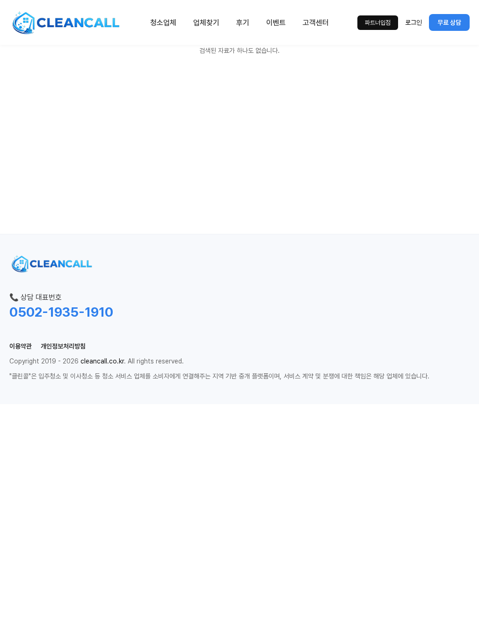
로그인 (413, 22)
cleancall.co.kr (102, 361)
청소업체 (163, 22)
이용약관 (20, 346)
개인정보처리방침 (63, 346)
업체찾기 (206, 22)
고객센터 (316, 22)
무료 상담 (449, 22)
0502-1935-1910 (61, 312)
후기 (242, 22)
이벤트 (276, 22)
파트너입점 (378, 22)
